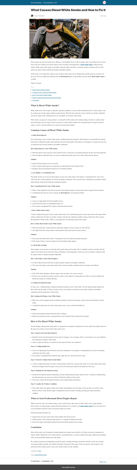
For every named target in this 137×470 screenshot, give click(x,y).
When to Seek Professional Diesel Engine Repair (46, 98)
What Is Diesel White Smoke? (41, 90)
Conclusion (35, 100)
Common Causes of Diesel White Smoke (44, 92)
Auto (39, 451)
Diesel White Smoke (41, 455)
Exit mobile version (68, 467)
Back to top (103, 462)
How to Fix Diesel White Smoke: (42, 95)
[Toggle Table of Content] (32, 87)
